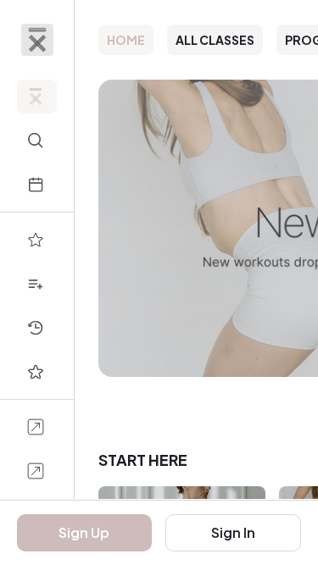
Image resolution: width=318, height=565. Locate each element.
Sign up (84, 532)
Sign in (233, 532)
